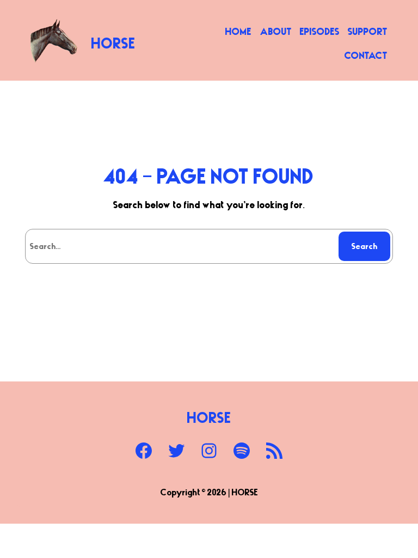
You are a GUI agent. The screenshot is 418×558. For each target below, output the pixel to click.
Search (365, 245)
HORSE (113, 42)
